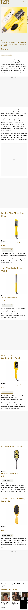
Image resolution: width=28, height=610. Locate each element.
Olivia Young (5, 49)
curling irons (7, 308)
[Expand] (22, 597)
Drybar (10, 119)
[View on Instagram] (14, 159)
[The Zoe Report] (4, 2)
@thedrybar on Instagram (27, 20)
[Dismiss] (26, 597)
